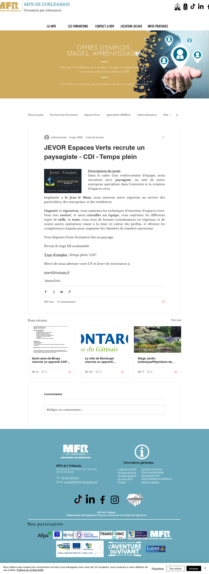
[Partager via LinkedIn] (61, 291)
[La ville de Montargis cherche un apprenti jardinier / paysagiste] (104, 339)
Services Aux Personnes (64, 114)
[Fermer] (205, 568)
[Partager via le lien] (69, 291)
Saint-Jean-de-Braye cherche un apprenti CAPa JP (50, 360)
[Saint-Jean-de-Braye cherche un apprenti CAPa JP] (51, 339)
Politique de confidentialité (30, 570)
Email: (76, 482)
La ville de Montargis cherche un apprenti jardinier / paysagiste (99, 360)
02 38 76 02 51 (70, 477)
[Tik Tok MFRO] (192, 6)
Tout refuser (175, 568)
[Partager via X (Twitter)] (53, 291)
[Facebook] (102, 499)
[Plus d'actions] (163, 137)
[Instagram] (114, 499)
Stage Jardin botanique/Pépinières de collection (155, 360)
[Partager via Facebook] (45, 291)
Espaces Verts (92, 114)
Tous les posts (35, 114)
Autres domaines (147, 114)
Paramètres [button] (158, 568)
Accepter (193, 568)
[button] (51, 26)
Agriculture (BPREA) (118, 114)
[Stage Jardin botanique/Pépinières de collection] (157, 339)
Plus (165, 114)
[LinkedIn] (200, 6)
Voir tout (176, 320)
